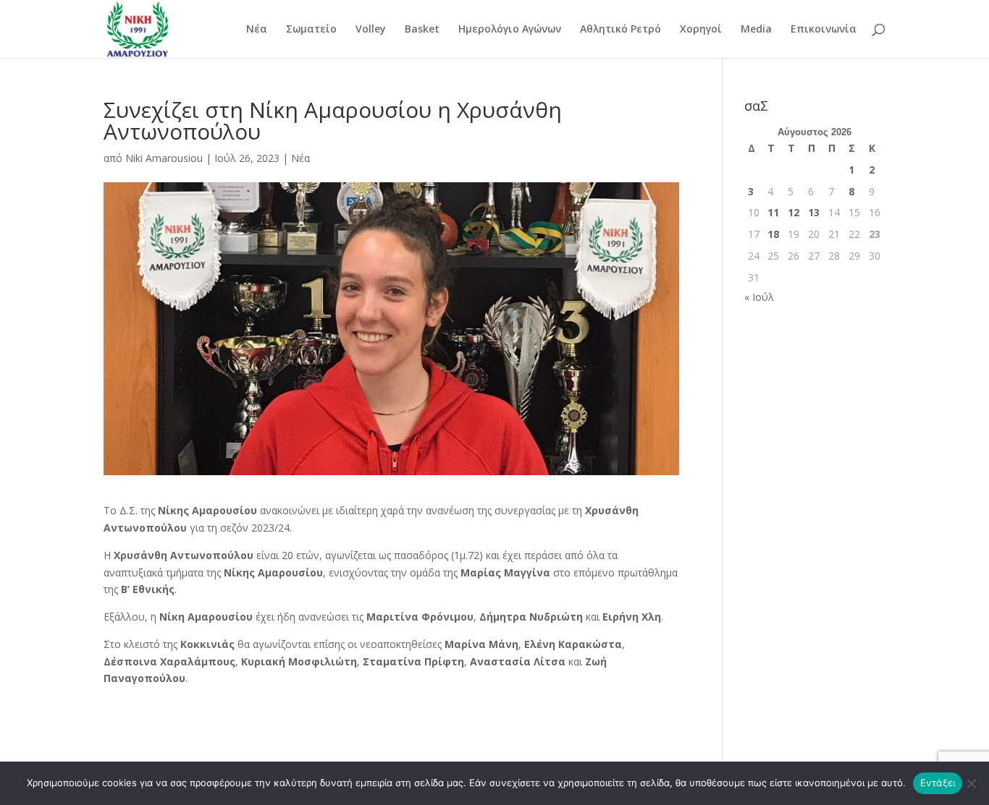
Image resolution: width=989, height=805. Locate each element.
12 (793, 212)
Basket (422, 29)
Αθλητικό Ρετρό (620, 29)
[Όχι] (971, 783)
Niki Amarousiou (164, 158)
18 (773, 234)
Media (756, 29)
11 (773, 212)
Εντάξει (938, 782)
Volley (370, 29)
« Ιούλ (759, 297)
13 (814, 212)
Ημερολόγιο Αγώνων (509, 29)
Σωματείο (311, 29)
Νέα (256, 29)
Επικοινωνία (824, 29)
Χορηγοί (701, 29)
